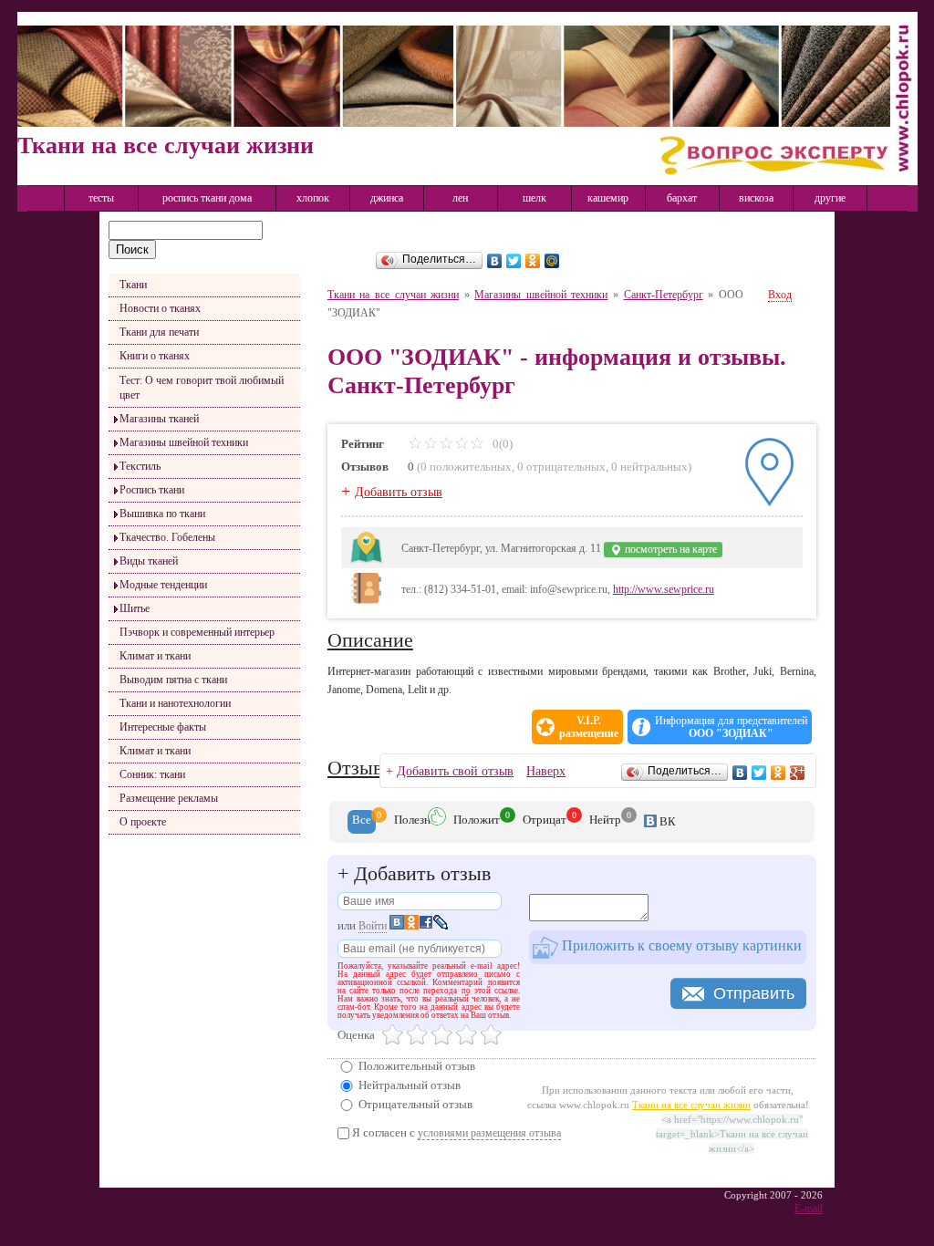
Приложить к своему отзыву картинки (680, 945)
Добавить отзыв (398, 492)
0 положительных (466, 466)
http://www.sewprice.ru (663, 589)
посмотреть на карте (669, 549)
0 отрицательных (561, 466)
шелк (534, 198)
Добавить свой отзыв (455, 771)
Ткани (133, 284)
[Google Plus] (797, 772)
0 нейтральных (649, 466)
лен (460, 198)
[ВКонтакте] (494, 261)
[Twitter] (514, 261)
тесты (101, 198)
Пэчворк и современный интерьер (197, 632)
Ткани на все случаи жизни (393, 294)
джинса (386, 198)
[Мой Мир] (552, 261)
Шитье (134, 608)
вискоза (756, 198)
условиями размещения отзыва (489, 1133)
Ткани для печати (159, 332)
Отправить (753, 993)
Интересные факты (162, 727)
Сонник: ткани (152, 774)
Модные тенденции (163, 584)
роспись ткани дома (207, 198)
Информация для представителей (731, 727)
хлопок (312, 198)
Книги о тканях (154, 355)
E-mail (808, 1208)
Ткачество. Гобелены (167, 537)
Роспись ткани (151, 489)
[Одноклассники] (533, 261)
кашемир (607, 198)
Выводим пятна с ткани (173, 679)
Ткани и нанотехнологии (175, 703)
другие (830, 198)
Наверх (546, 771)
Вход (780, 294)
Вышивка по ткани (162, 513)
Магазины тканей (159, 418)
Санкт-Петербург (663, 294)
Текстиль (140, 466)
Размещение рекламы (168, 798)
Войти (372, 925)
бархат (682, 198)
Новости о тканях (160, 308)
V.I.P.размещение (588, 727)
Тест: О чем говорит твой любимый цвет (201, 387)
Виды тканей (148, 561)
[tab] (362, 822)
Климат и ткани (155, 655)
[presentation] (362, 822)
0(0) (501, 444)
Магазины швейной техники (183, 442)
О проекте (142, 821)
